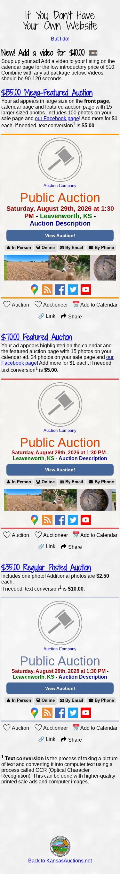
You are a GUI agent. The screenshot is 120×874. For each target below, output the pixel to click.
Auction (20, 305)
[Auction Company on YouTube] (86, 289)
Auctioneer (55, 305)
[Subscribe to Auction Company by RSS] (47, 289)
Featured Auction (36, 337)
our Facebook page (57, 118)
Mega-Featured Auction (46, 92)
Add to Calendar (98, 305)
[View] (60, 268)
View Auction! (60, 235)
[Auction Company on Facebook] (60, 289)
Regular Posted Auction (46, 567)
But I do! (60, 38)
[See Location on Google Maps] (34, 289)
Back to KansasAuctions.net (60, 860)
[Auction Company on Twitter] (73, 289)
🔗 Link (46, 316)
